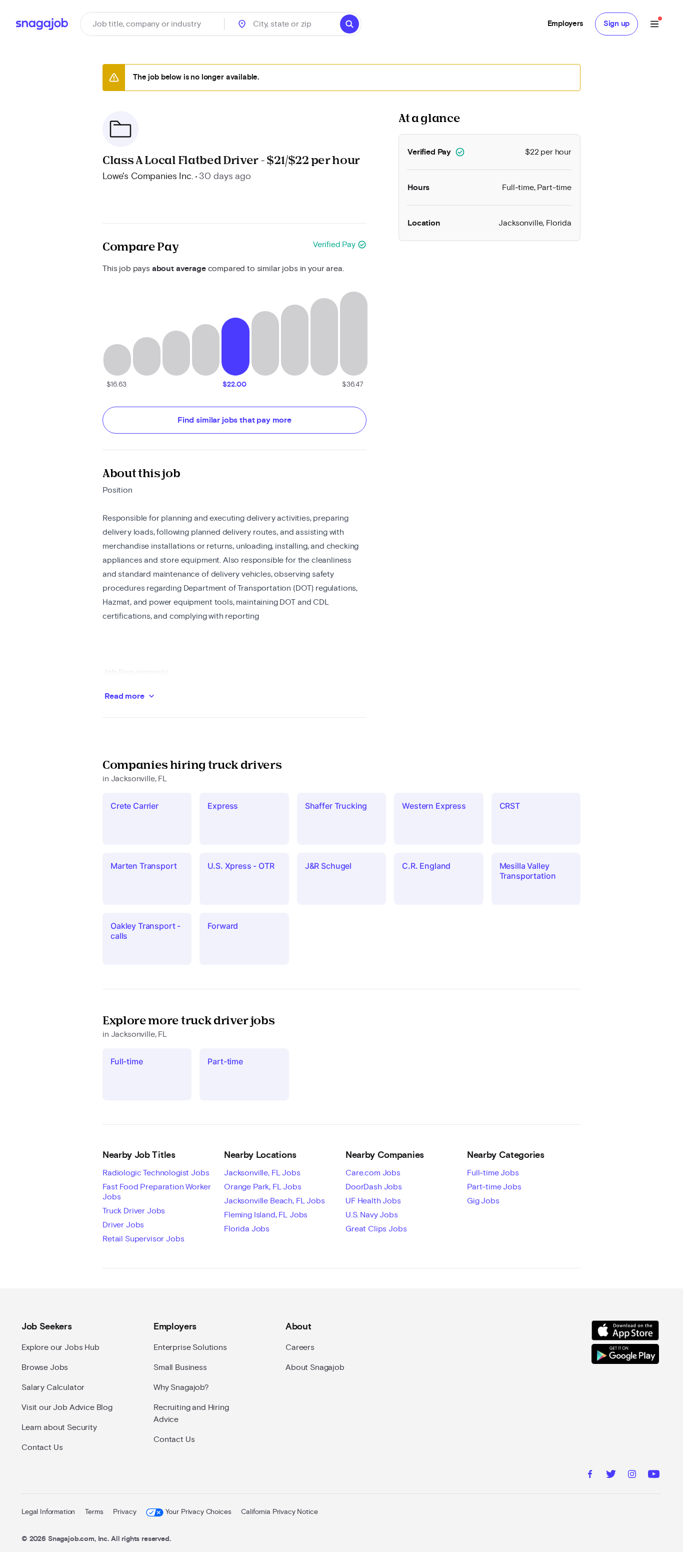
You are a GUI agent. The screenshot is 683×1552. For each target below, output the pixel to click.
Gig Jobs (483, 1201)
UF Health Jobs (373, 1201)
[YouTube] (654, 1475)
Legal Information (48, 1511)
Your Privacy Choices (198, 1511)
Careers (300, 1347)
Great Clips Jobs (376, 1229)
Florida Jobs (247, 1229)
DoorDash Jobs (374, 1187)
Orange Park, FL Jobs (263, 1187)
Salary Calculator (53, 1387)
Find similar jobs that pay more (235, 420)
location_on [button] (242, 24)
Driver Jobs (123, 1225)
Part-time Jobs (494, 1187)
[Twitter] (611, 1475)
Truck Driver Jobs (133, 1211)
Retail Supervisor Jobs (143, 1239)
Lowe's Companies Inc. (147, 176)
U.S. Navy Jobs (372, 1215)
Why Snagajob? (181, 1387)
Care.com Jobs (373, 1173)
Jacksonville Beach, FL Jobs (274, 1201)
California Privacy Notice (279, 1511)
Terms (94, 1511)
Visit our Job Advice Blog (67, 1407)
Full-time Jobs (493, 1173)
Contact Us (42, 1447)
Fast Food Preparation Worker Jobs (156, 1192)
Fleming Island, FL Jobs (266, 1215)
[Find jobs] (349, 24)
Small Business (180, 1367)
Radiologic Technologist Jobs (156, 1173)
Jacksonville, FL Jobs (262, 1173)
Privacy (124, 1511)
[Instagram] (632, 1475)
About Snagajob (315, 1367)
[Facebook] (590, 1475)
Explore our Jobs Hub (61, 1347)
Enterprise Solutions (190, 1347)
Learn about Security (59, 1427)
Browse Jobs (45, 1367)
